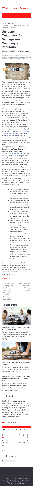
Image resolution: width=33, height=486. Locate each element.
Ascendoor (25, 481)
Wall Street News (15, 8)
